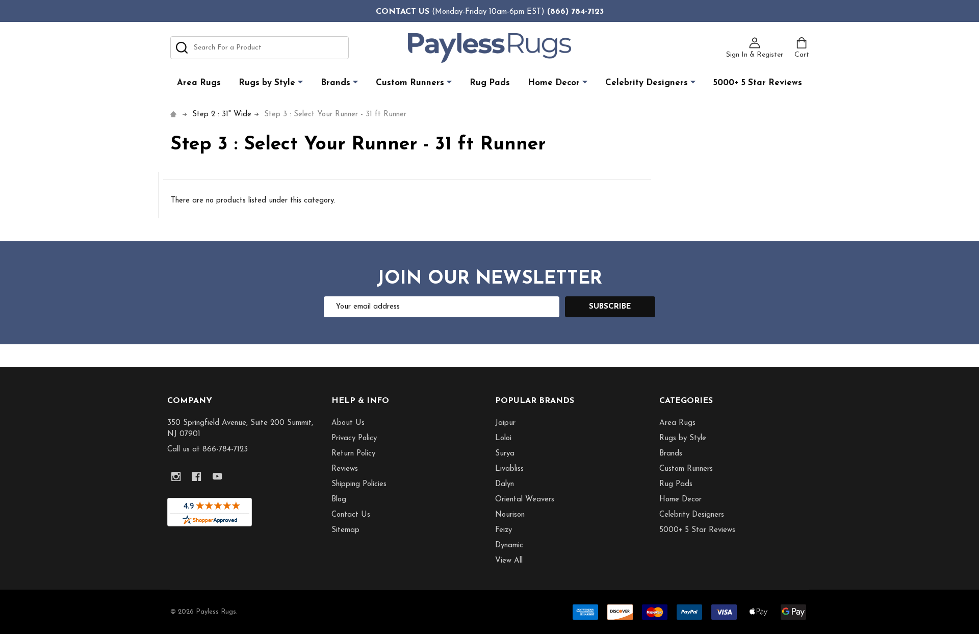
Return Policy (353, 454)
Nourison (510, 515)
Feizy (503, 530)
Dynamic (509, 545)
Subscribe (610, 307)
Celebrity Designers (646, 83)
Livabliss (509, 469)
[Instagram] (176, 477)
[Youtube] (217, 477)
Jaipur (505, 423)
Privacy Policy (354, 438)
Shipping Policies (359, 484)
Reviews (344, 469)
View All (509, 561)
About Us (348, 423)
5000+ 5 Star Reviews (757, 83)
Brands (335, 83)
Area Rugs (199, 83)
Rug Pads (490, 83)
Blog (338, 499)
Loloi (503, 438)
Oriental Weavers (524, 499)
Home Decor (554, 83)
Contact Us (350, 515)
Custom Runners (410, 83)
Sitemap (345, 530)
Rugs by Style (267, 83)
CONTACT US (402, 12)
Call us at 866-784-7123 (207, 449)
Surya (504, 454)
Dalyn (504, 484)
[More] (300, 82)
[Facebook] (197, 477)
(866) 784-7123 (575, 12)
